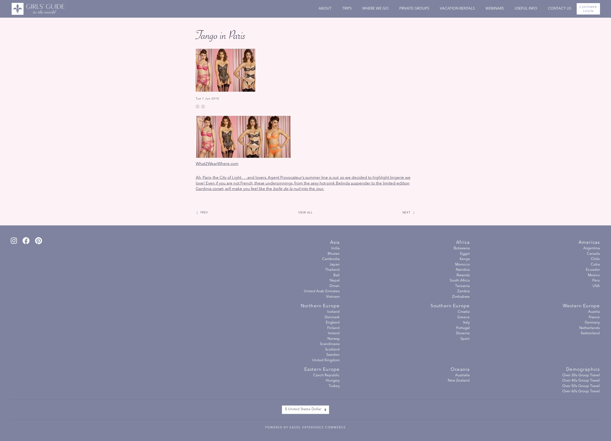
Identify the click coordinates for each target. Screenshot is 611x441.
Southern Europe (450, 306)
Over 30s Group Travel (581, 375)
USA (596, 286)
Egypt (465, 254)
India (335, 248)
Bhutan (334, 254)
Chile (595, 259)
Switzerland (590, 333)
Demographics (583, 369)
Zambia (463, 291)
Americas (589, 242)
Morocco (462, 264)
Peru (596, 280)
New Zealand (459, 381)
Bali (336, 275)
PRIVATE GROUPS (414, 9)
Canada (593, 254)
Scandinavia (330, 344)
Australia (462, 375)
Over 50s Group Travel (581, 386)
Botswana (462, 248)
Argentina (591, 248)
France (594, 317)
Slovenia (463, 333)
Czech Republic (326, 375)
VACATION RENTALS (457, 9)
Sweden (333, 355)
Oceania (460, 369)
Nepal (335, 280)
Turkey (334, 386)
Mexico (594, 275)
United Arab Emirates (322, 291)
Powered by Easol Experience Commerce (305, 427)
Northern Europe (320, 306)
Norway (333, 339)
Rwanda (463, 275)
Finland (333, 328)
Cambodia (331, 259)
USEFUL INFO (526, 9)
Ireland (334, 333)
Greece (463, 317)
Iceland (333, 312)
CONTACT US (559, 9)
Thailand (332, 270)
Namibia (463, 270)
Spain (465, 339)
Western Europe (581, 306)
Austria (594, 312)
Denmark (332, 317)
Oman (334, 286)
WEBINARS (494, 9)
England (333, 322)
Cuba (595, 264)
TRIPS (347, 9)
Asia (335, 242)
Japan (335, 264)
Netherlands (589, 328)
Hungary (333, 381)
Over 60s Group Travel (581, 391)
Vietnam (333, 297)
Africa (463, 242)
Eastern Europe (322, 369)
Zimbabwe (461, 297)
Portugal (463, 328)
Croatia (464, 312)
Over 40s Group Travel (581, 381)
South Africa (460, 280)
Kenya (465, 259)
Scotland (332, 349)
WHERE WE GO (375, 9)
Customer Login (588, 9)
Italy (466, 322)
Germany (592, 322)
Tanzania (462, 286)
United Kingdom (326, 360)
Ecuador (593, 270)
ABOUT (325, 9)
